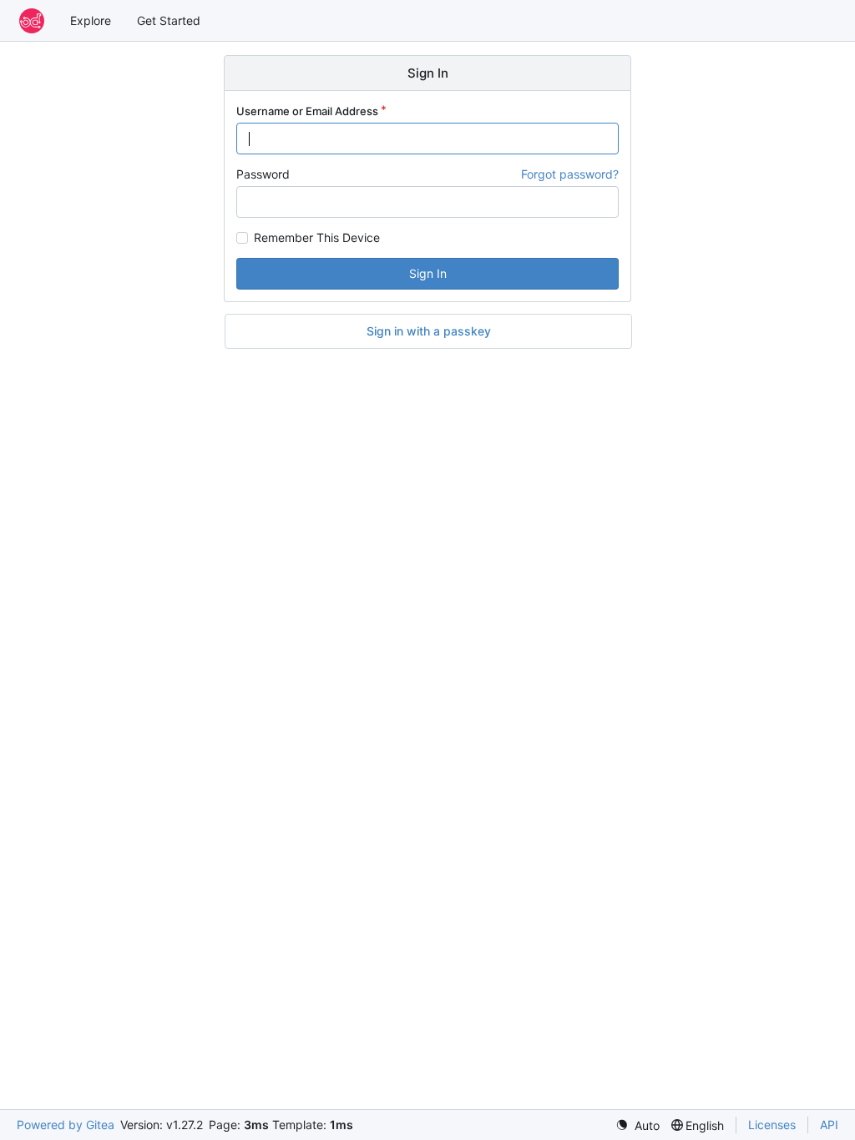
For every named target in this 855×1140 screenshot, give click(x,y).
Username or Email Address (307, 111)
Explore (90, 20)
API (829, 1124)
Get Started (168, 20)
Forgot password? (570, 174)
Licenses (772, 1124)
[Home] (31, 21)
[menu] (637, 1125)
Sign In (428, 273)
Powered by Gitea (65, 1124)
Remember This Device (317, 238)
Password (263, 174)
